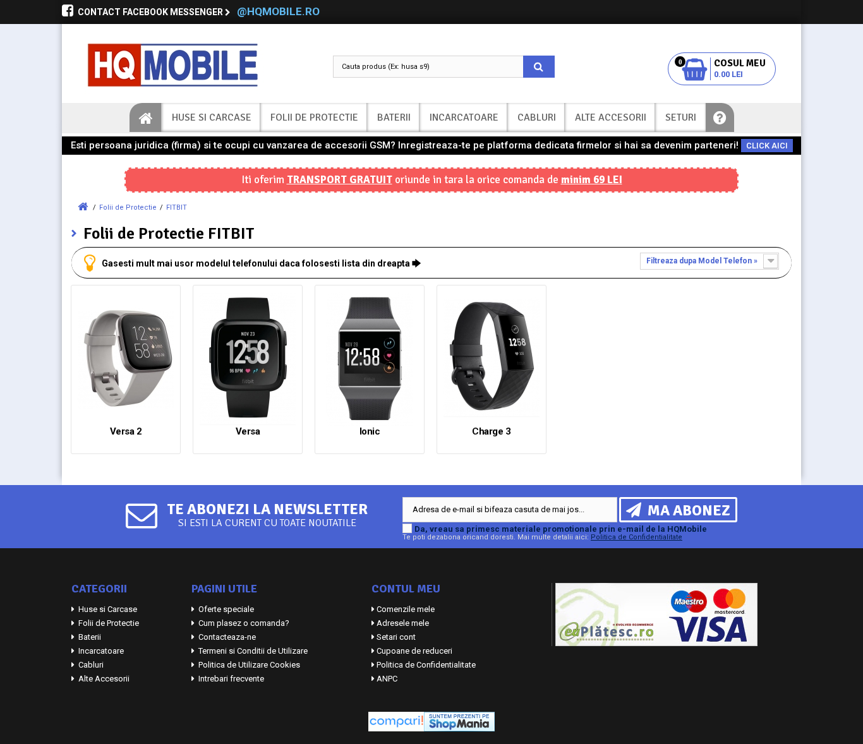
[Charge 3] (492, 359)
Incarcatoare (464, 117)
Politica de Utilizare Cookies (248, 664)
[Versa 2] (126, 359)
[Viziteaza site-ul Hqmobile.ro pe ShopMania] (459, 721)
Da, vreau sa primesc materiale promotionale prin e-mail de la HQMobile (560, 529)
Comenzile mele (406, 609)
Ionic (369, 431)
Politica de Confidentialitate (636, 537)
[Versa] (248, 359)
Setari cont (396, 637)
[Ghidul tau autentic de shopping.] (396, 721)
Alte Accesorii (610, 117)
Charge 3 (491, 431)
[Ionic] (370, 359)
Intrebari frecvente (230, 678)
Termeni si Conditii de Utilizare (252, 651)
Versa (248, 431)
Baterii (394, 117)
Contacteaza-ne (226, 637)
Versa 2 (126, 431)
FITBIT (176, 207)
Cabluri (536, 117)
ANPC (387, 678)
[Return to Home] (83, 207)
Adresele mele (403, 623)
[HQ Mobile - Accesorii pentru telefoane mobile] (185, 65)
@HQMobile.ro (278, 11)
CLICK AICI (767, 145)
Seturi (680, 117)
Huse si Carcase (211, 117)
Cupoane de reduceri (414, 651)
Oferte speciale (225, 609)
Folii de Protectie (314, 117)
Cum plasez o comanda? (242, 623)
